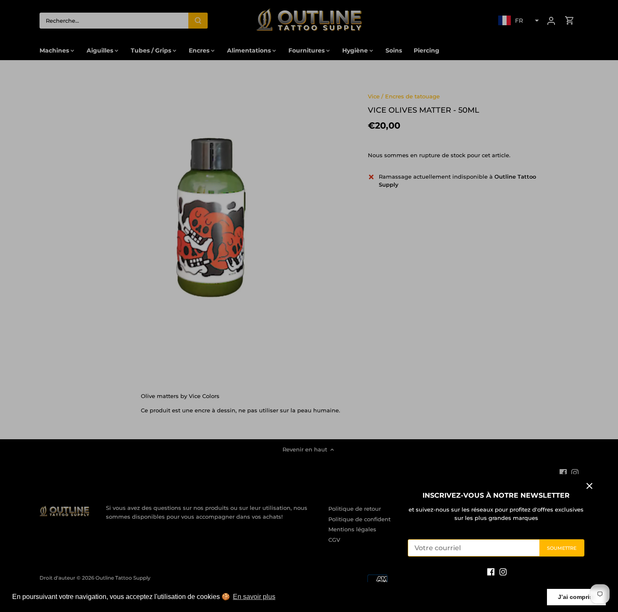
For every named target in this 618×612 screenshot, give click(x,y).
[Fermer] (589, 486)
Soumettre (562, 548)
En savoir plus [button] (254, 596)
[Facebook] (490, 571)
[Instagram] (503, 571)
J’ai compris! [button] (576, 597)
